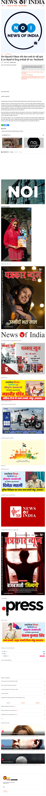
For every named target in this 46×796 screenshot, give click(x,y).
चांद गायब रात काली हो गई (7, 762)
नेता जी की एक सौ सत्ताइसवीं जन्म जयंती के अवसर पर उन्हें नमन (14, 747)
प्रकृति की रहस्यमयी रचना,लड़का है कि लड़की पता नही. (13, 733)
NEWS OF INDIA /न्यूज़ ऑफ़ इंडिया (17, 6)
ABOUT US (5, 790)
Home (2, 54)
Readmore (37, 736)
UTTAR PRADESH (8, 54)
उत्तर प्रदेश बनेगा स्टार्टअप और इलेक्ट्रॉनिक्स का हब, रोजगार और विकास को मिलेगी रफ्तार (33, 146)
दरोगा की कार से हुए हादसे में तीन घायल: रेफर (10, 146)
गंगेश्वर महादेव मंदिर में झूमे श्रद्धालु (27, 75)
